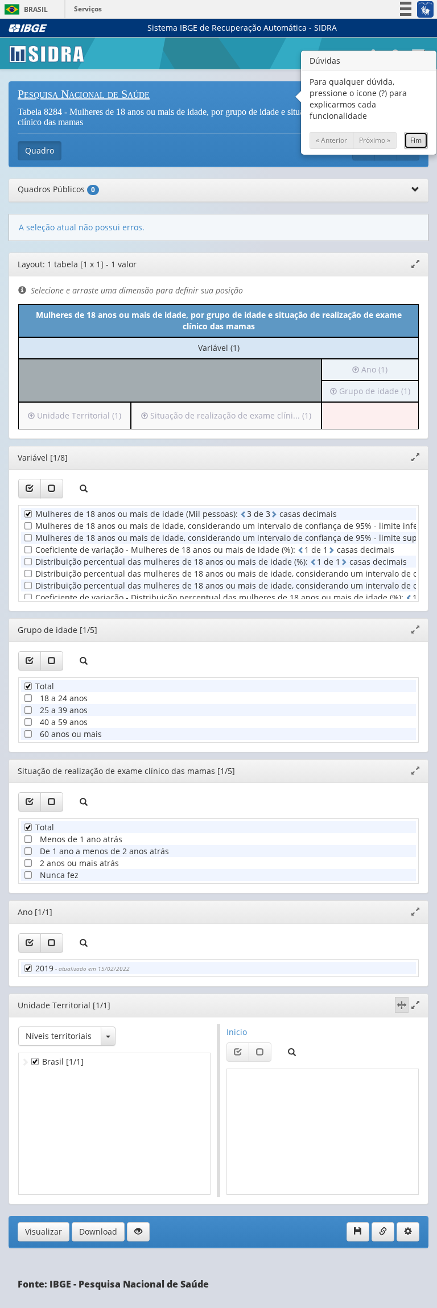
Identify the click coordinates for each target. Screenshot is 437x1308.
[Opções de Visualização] (138, 1231)
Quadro (39, 150)
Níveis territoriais (59, 1035)
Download (98, 1231)
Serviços (88, 9)
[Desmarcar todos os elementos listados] (51, 488)
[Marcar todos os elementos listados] (29, 488)
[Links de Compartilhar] (383, 1231)
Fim (416, 140)
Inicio (236, 1031)
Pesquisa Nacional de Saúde (84, 94)
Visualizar (43, 1231)
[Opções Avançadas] (408, 1231)
